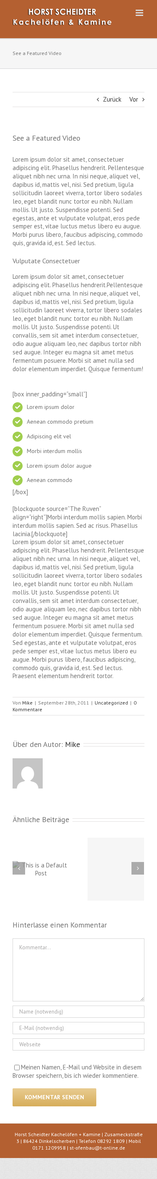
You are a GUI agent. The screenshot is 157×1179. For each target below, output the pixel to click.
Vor (133, 99)
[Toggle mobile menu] (140, 12)
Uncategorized (111, 703)
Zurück (112, 99)
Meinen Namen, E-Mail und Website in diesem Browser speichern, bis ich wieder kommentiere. (77, 1071)
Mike (27, 703)
